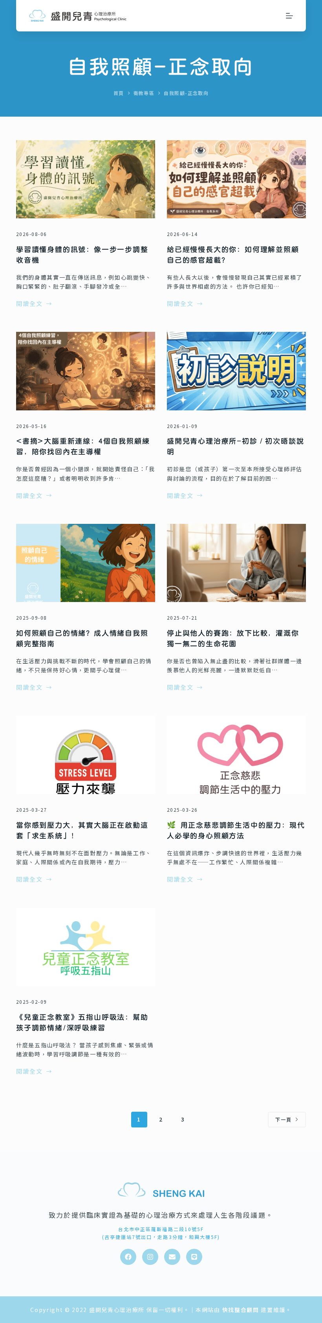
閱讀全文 (29, 304)
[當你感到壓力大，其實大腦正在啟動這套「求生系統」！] (85, 755)
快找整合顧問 (240, 1310)
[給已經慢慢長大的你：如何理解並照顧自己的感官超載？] (236, 179)
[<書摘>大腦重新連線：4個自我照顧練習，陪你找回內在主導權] (85, 371)
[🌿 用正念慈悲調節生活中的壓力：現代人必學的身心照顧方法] (236, 755)
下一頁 (283, 1119)
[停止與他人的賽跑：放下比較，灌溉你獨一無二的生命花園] (236, 563)
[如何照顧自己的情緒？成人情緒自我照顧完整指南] (85, 563)
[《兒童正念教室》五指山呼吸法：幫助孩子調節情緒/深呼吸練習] (85, 947)
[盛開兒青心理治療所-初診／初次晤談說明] (236, 371)
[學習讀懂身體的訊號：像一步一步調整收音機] (85, 179)
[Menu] (289, 15)
